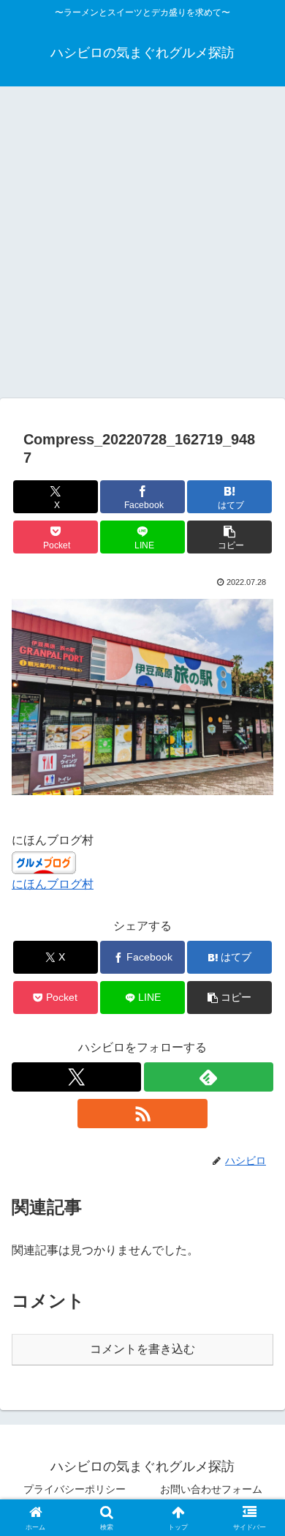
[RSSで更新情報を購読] (142, 1113)
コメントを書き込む (142, 1349)
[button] (229, 537)
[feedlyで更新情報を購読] (208, 1077)
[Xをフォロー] (76, 1077)
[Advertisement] (142, 246)
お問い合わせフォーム (211, 1489)
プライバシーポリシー (74, 1489)
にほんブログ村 (53, 884)
